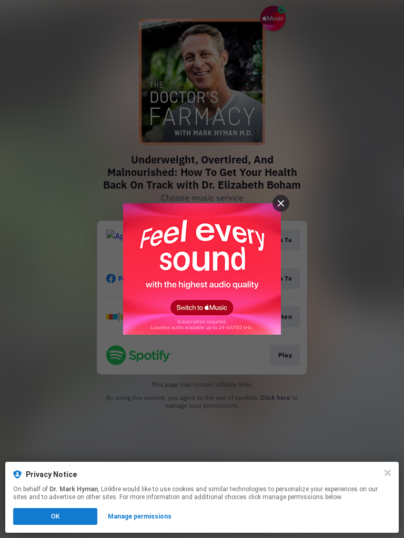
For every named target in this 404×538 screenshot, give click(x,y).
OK (55, 516)
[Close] (387, 472)
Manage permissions (139, 516)
